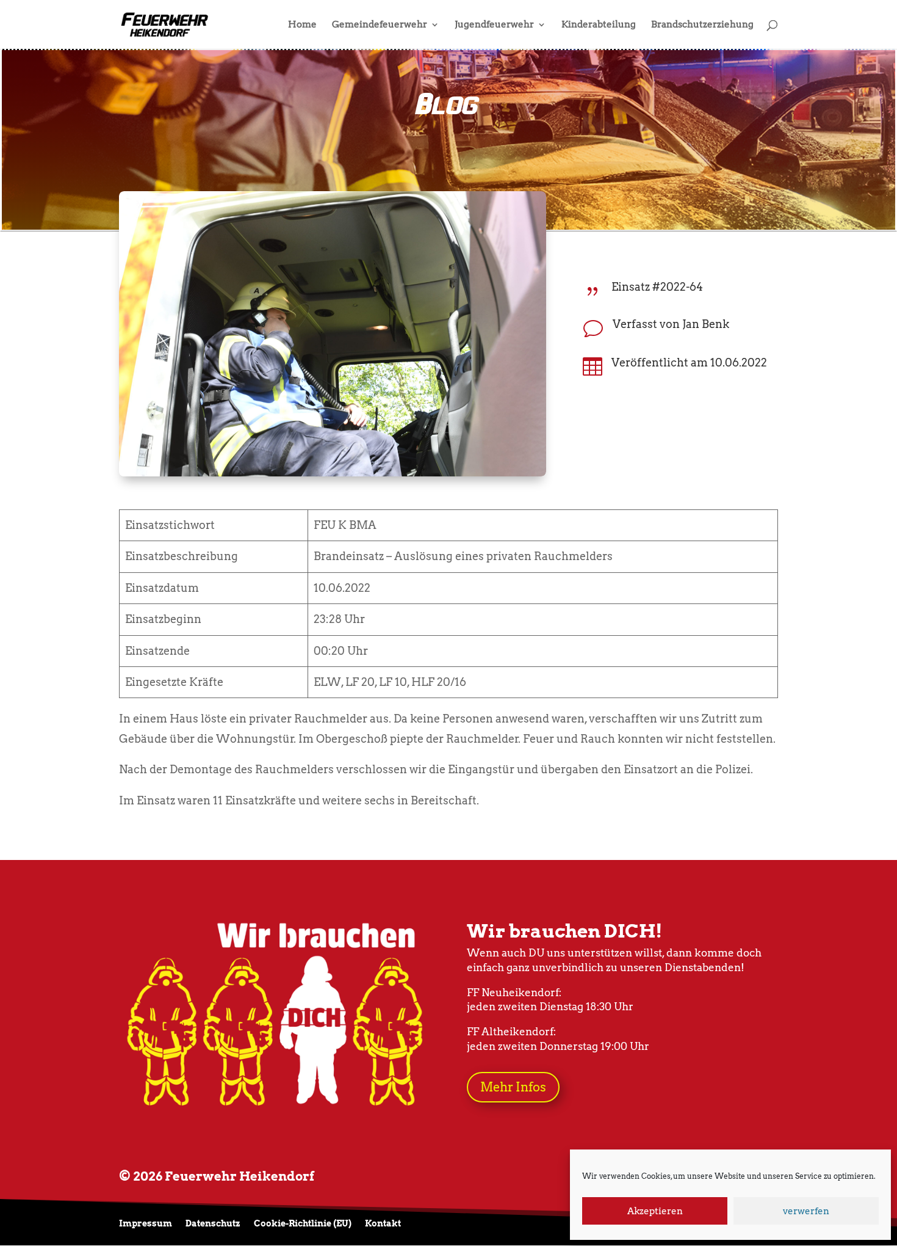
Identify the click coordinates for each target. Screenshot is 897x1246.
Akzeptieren (655, 1211)
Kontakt (383, 1223)
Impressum (145, 1223)
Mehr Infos (513, 1087)
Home (302, 25)
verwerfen (806, 1211)
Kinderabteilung (598, 25)
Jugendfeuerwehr (494, 25)
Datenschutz (213, 1223)
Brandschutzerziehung (702, 25)
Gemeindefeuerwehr (379, 25)
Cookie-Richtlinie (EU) (302, 1223)
